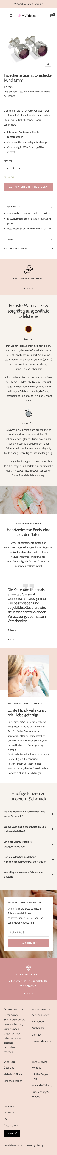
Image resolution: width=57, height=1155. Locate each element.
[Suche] (11, 15)
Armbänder (38, 1028)
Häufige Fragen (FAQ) (40, 1077)
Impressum (10, 1112)
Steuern (23, 91)
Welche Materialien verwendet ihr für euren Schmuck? (25, 814)
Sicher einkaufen (13, 1081)
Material (8, 239)
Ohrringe (36, 1035)
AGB (6, 1119)
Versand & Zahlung (42, 1085)
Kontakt (36, 1068)
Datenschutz (11, 1126)
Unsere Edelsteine (41, 1041)
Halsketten (38, 1021)
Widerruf (12, 1133)
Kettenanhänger (41, 1015)
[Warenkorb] (51, 15)
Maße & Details (12, 207)
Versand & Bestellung (16, 248)
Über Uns (9, 1068)
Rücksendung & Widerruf (40, 1094)
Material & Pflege (13, 1074)
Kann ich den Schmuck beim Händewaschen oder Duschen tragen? (26, 859)
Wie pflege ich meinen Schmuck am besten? (24, 874)
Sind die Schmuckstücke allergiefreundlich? (18, 844)
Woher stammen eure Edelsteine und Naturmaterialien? (25, 829)
